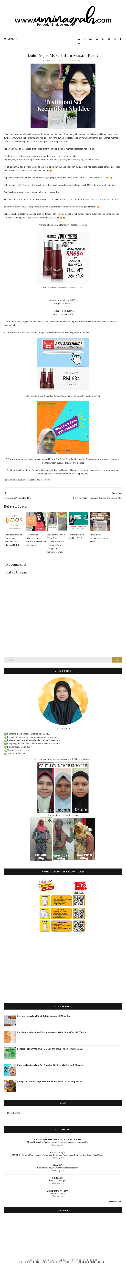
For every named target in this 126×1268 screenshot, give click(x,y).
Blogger (92, 1260)
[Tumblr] (120, 39)
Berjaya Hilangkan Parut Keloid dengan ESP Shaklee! (44, 1016)
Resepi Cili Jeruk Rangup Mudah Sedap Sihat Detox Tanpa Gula (49, 1081)
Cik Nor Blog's (57, 1152)
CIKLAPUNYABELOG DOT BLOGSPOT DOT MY (57, 1139)
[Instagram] (109, 39)
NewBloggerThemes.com (91, 1262)
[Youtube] (115, 39)
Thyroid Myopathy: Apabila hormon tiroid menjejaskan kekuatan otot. (57, 1142)
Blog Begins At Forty (57, 1190)
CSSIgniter (40, 1262)
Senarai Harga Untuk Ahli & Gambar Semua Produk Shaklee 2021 (50, 1048)
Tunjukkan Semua (115, 1201)
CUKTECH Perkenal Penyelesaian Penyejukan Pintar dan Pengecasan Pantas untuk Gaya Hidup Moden (58, 1155)
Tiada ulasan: (73, 60)
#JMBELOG (57, 1178)
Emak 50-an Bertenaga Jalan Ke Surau (99, 538)
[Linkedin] (103, 39)
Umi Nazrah (60, 1260)
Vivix (48, 480)
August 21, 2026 (57, 1193)
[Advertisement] (63, 975)
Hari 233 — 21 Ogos (57, 1180)
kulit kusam (35, 480)
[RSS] (79, 43)
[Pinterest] (97, 39)
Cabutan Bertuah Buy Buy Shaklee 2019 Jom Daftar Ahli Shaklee (50, 1065)
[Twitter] (79, 39)
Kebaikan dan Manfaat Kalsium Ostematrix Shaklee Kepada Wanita (51, 1032)
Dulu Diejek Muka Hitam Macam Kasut (63, 55)
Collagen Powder (15, 480)
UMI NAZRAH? (63, 728)
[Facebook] (84, 39)
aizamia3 (57, 1165)
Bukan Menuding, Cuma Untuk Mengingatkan (57, 1167)
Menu (12, 39)
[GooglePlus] (91, 39)
